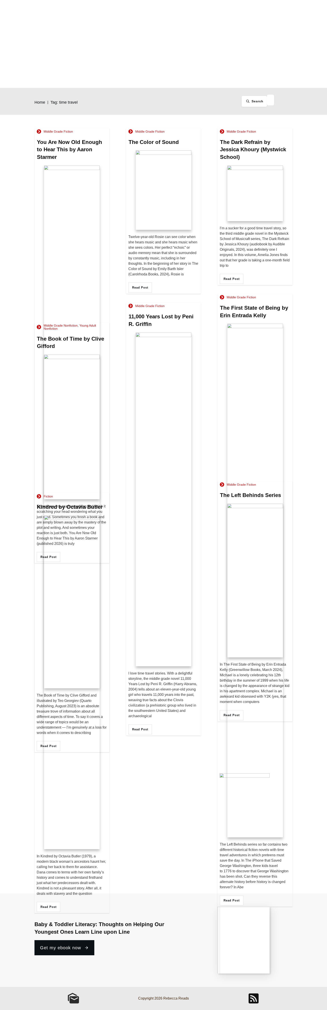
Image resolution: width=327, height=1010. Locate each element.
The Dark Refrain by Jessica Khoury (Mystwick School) (253, 149)
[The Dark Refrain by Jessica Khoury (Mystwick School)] (255, 193)
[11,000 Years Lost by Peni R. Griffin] (163, 499)
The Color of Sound (154, 142)
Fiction (48, 496)
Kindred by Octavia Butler (70, 507)
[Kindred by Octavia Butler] (72, 682)
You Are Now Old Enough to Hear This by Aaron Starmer (69, 149)
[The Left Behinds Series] (255, 670)
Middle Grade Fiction (58, 131)
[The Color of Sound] (163, 190)
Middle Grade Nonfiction (61, 325)
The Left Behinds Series (250, 495)
